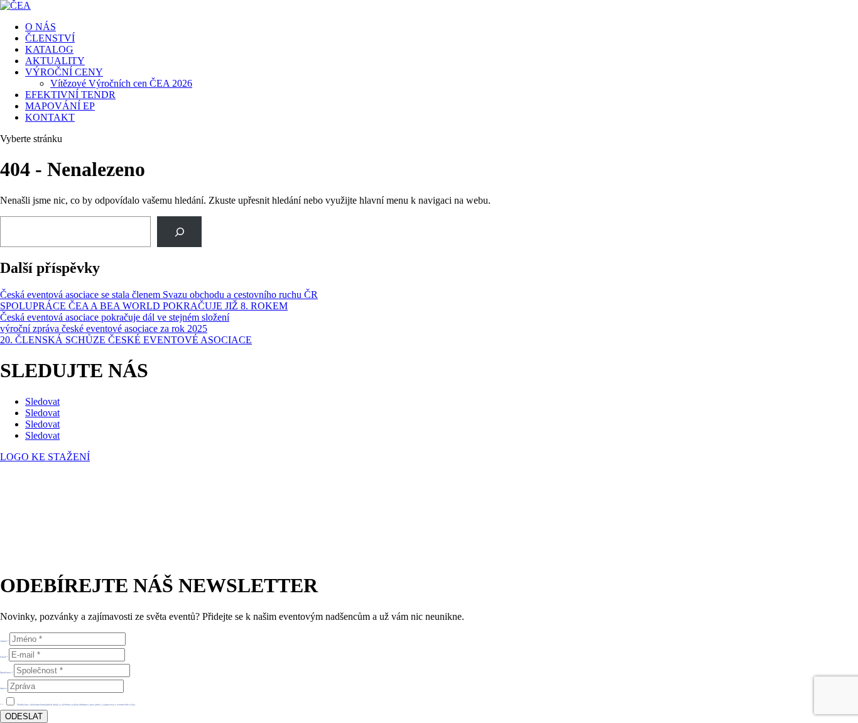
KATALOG (49, 49)
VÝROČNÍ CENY (64, 72)
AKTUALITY (55, 60)
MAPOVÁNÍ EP (60, 106)
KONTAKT (50, 117)
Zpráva (3, 688)
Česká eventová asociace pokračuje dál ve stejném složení (114, 317)
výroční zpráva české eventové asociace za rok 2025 (103, 328)
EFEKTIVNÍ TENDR (70, 94)
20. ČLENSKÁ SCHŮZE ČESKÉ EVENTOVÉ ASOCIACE (126, 339)
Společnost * (6, 672)
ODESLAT (24, 716)
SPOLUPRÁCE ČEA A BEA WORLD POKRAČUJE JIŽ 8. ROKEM (144, 306)
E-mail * (4, 656)
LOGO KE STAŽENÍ (45, 456)
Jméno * (4, 641)
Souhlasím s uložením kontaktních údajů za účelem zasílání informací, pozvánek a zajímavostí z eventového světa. (76, 704)
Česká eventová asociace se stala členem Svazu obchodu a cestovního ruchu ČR (159, 294)
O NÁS (40, 26)
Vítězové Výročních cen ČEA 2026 (121, 83)
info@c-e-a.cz (59, 522)
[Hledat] (179, 231)
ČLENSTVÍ (50, 38)
